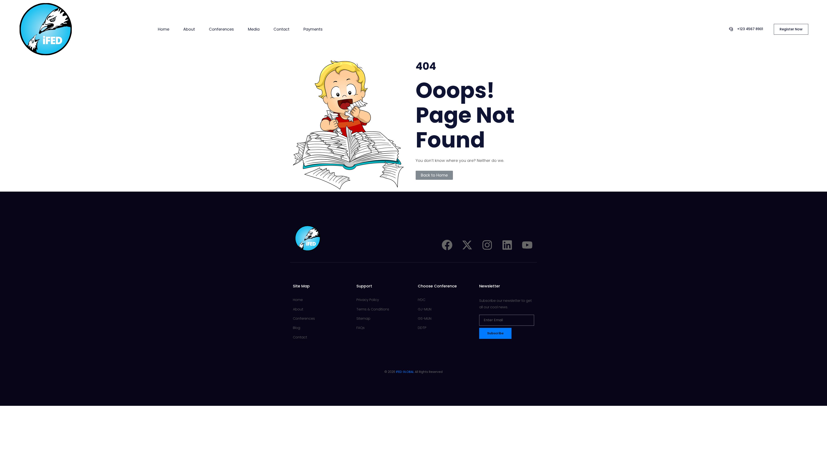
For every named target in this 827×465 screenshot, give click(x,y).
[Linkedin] (507, 245)
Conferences (221, 29)
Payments (313, 29)
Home (163, 29)
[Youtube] (527, 245)
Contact (281, 29)
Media (254, 29)
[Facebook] (447, 245)
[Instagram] (487, 245)
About (189, 29)
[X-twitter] (467, 245)
